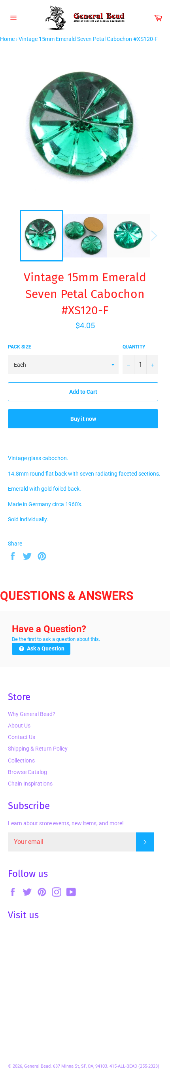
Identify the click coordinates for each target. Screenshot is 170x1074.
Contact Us (21, 737)
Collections (21, 760)
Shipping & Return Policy (38, 748)
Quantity (134, 347)
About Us (19, 725)
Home (7, 39)
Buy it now (83, 419)
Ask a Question (45, 648)
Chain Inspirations (30, 783)
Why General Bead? (31, 714)
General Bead (37, 1066)
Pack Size (19, 347)
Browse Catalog (27, 772)
